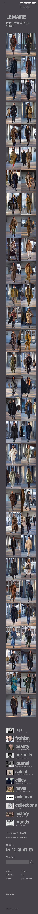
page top (10, 893)
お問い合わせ (9, 875)
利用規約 (8, 879)
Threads (19, 849)
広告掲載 (23, 871)
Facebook (25, 849)
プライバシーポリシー (26, 879)
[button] (28, 85)
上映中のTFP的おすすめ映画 (16, 833)
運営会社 (8, 871)
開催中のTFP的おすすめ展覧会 (16, 837)
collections (25, 7)
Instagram (8, 849)
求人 (22, 875)
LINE (31, 849)
